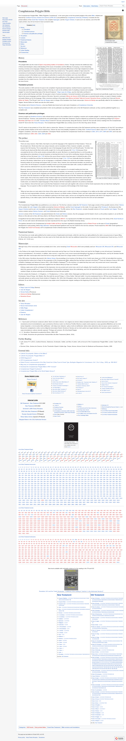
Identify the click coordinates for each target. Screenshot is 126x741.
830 (76, 498)
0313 (91, 531)
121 (33, 460)
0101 (121, 514)
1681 (65, 560)
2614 (20, 502)
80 (83, 456)
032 (111, 510)
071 (26, 514)
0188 (31, 523)
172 (70, 475)
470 (73, 494)
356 (26, 487)
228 (38, 479)
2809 (91, 502)
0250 (57, 527)
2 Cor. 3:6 (74, 150)
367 (60, 487)
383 (110, 487)
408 (85, 490)
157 (23, 475)
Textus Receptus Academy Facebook (31, 393)
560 (82, 558)
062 (101, 512)
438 (76, 492)
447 (104, 492)
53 (93, 454)
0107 (38, 516)
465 (57, 494)
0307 (69, 531)
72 (55, 456)
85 (100, 456)
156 (19, 475)
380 (101, 487)
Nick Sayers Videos (81, 378)
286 (117, 481)
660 (32, 498)
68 (41, 456)
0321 (20, 533)
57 (107, 454)
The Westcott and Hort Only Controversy (87, 408)
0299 (38, 531)
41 (51, 454)
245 (92, 479)
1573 (97, 131)
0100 (117, 514)
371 (73, 487)
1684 (76, 560)
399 (57, 490)
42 (55, 454)
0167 (54, 520)
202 (60, 477)
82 (90, 456)
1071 (98, 498)
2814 (110, 502)
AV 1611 (79, 393)
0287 (95, 529)
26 (102, 452)
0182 (110, 520)
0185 (20, 523)
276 (85, 481)
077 (45, 514)
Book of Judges (95, 621)
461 (45, 494)
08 (36, 510)
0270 (31, 529)
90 (118, 456)
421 (23, 492)
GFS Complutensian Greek (28, 360)
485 (120, 494)
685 (45, 498)
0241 (23, 527)
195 (38, 477)
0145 (72, 518)
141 (76, 473)
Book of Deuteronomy (97, 614)
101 (53, 458)
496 (51, 496)
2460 (99, 500)
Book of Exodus (95, 603)
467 (63, 494)
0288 (99, 529)
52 (90, 454)
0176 (88, 520)
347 (101, 485)
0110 (50, 516)
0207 (103, 523)
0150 (91, 518)
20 (81, 452)
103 (61, 458)
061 (98, 512)
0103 (23, 516)
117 (119, 458)
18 (74, 452)
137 (99, 460)
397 (51, 490)
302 (63, 483)
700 (48, 498)
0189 (35, 523)
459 (38, 494)
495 (48, 496)
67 (37, 456)
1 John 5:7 (56, 405)
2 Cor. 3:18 (66, 158)
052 (70, 512)
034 (117, 510)
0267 (20, 529)
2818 (23, 504)
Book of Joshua (95, 617)
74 (62, 456)
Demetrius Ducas (95, 98)
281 (101, 481)
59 (114, 454)
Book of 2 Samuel (96, 630)
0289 (103, 529)
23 (91, 452)
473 (82, 494)
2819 (27, 504)
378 (95, 487)
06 (31, 510)
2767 (54, 502)
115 (111, 458)
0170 (65, 520)
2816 (118, 502)
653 (114, 496)
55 (100, 454)
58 (111, 454)
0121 (90, 516)
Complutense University (86, 105)
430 (51, 492)
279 (95, 481)
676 (41, 498)
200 (54, 477)
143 (82, 473)
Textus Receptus (39, 122)
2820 (31, 504)
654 (117, 496)
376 (88, 487)
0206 (99, 523)
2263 (69, 562)
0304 (57, 531)
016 (61, 510)
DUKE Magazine (25, 358)
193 (32, 477)
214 (98, 477)
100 (49, 458)
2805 (76, 502)
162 (38, 475)
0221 (54, 525)
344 (92, 485)
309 (85, 483)
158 (26, 475)
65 (30, 456)
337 (70, 485)
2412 (118, 562)
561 (85, 558)
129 (66, 460)
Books (55, 414)
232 (51, 479)
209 (82, 477)
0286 (91, 529)
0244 (35, 527)
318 (113, 483)
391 (32, 490)
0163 (38, 520)
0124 (102, 516)
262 (41, 481)
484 (117, 494)
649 (101, 558)
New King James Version (83, 409)
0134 (31, 518)
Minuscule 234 (109, 246)
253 (117, 479)
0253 (69, 527)
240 (76, 479)
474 (85, 494)
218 (110, 477)
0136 (38, 518)
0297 (31, 531)
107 (78, 458)
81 (86, 456)
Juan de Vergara (45, 100)
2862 (65, 504)
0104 (27, 516)
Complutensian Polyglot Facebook (30, 369)
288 (19, 483)
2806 (80, 502)
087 (76, 514)
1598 (35, 560)
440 (82, 492)
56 (104, 454)
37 (37, 454)
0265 (114, 527)
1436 (51, 17)
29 (112, 452)
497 (54, 496)
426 (38, 492)
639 (110, 496)
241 (79, 479)
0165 (46, 520)
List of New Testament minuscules (109, 412)
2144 (38, 562)
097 (107, 514)
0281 (72, 529)
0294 (20, 531)
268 (60, 481)
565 (95, 496)
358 (32, 487)
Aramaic (40, 211)
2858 (50, 504)
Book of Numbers (96, 610)
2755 (38, 502)
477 (95, 494)
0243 (31, 527)
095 (101, 514)
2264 (72, 562)
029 (101, 510)
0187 (27, 523)
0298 (35, 531)
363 (48, 487)
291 (29, 483)
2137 (114, 560)
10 (46, 452)
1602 (42, 560)
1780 (31, 500)
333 (57, 485)
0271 (35, 529)
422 (26, 492)
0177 (91, 520)
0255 (76, 527)
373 (79, 487)
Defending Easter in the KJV (83, 391)
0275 (50, 529)
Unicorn (79, 406)
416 (110, 490)
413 (101, 490)
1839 (95, 560)
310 (88, 483)
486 (19, 496)
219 (113, 477)
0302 (50, 531)
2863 (69, 504)
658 (26, 498)
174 (76, 475)
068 (120, 512)
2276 (88, 562)
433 (60, 492)
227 (35, 479)
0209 (110, 523)
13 (56, 452)
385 (117, 487)
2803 (69, 502)
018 (67, 510)
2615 (23, 502)
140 (112, 460)
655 (120, 496)
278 (92, 481)
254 (120, 479)
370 (70, 487)
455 (26, 494)
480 (104, 494)
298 (51, 483)
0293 (118, 529)
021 (76, 510)
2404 (103, 562)
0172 (72, 520)
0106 (35, 516)
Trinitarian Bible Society (82, 383)
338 (73, 485)
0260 (95, 527)
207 (76, 477)
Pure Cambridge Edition (83, 415)
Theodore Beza (44, 120)
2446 (95, 500)
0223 (61, 525)
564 (95, 558)
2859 (54, 504)
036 (19, 512)
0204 (91, 523)
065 (110, 512)
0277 (57, 529)
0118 (79, 516)
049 (60, 512)
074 (35, 514)
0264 (110, 527)
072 (29, 514)
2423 (76, 500)
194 (35, 477)
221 (120, 477)
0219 (46, 525)
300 (57, 483)
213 (95, 477)
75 (65, 456)
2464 (103, 500)
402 (67, 490)
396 (48, 490)
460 (41, 494)
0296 (27, 531)
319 (117, 483)
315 (104, 483)
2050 (42, 500)
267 (57, 481)
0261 (99, 527)
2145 (42, 562)
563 (92, 558)
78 (76, 456)
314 (101, 483)
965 (107, 558)
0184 (118, 520)
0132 (27, 518)
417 (113, 490)
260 (35, 481)
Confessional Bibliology (106, 377)
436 (70, 492)
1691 (88, 560)
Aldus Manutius (44, 225)
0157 (118, 518)
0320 (118, 531)
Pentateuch (105, 207)
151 (107, 473)
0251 (61, 527)
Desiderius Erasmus (36, 116)
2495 (110, 500)
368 (63, 487)
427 (41, 492)
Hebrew (121, 205)
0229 (84, 525)
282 (104, 481)
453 (19, 494)
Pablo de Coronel (85, 98)
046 (51, 512)
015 (57, 510)
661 (35, 498)
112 (98, 458)
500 (63, 496)
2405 (106, 562)
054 (76, 512)
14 (60, 452)
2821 (35, 504)
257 (26, 481)
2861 (61, 504)
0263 (107, 527)
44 (62, 454)
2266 (80, 562)
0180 (103, 520)
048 (57, 512)
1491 (20, 560)
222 (19, 479)
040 (32, 512)
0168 (57, 520)
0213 (23, 525)
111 (94, 458)
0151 (95, 518)
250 (107, 479)
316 (107, 483)
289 (23, 483)
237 (67, 479)
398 (54, 490)
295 (41, 483)
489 (29, 496)
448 (107, 492)
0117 (76, 516)
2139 (20, 562)
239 (73, 479)
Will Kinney (104, 408)
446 (101, 492)
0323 (27, 533)
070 (23, 514)
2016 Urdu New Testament (29, 411)
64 (27, 456)
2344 (72, 500)
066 (114, 512)
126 (54, 460)
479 (101, 494)
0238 (114, 525)
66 (34, 456)
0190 (38, 523)
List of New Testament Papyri (26, 449)
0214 (27, 525)
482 (110, 494)
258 (29, 481)
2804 (72, 502)
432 (57, 492)
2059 (50, 500)
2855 (38, 504)
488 (26, 496)
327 (38, 485)
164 (45, 475)
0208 (107, 523)
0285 (88, 529)
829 (73, 498)
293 (35, 483)
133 (83, 460)
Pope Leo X (31, 120)
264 (48, 481)
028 (98, 510)
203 (63, 477)
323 (26, 485)
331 (51, 485)
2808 (88, 502)
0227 (76, 525)
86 (104, 456)
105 (69, 458)
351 (114, 485)
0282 (76, 529)
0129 (121, 516)
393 (38, 490)
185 (110, 475)
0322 (23, 533)
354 (19, 487)
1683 (72, 560)
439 (79, 492)
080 (54, 514)
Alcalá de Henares (35, 105)
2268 (69, 500)
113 (102, 458)
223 (23, 479)
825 (60, 498)
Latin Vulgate (33, 207)
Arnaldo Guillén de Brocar (53, 223)
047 (54, 512)
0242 (27, 527)
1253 (113, 498)
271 (70, 481)
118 (20, 460)
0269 (27, 529)
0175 (84, 520)
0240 (20, 527)
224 (26, 479)
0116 (72, 516)
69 (44, 456)
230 (45, 479)
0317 (106, 531)
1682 (69, 560)
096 (104, 514)
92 (20, 458)
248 (101, 479)
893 (92, 498)
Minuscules (74, 246)
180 (95, 475)
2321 (95, 562)
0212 (20, 525)
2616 (27, 502)
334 (60, 485)
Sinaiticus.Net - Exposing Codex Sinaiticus (86, 382)
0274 (46, 529)
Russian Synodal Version (29, 414)
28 (109, 452)
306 (76, 483)
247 (98, 479)
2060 (54, 500)
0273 (42, 529)
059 (92, 512)
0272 (38, 529)
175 (79, 475)
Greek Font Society (34, 227)
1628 (43, 133)
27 (105, 452)
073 (32, 514)
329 (45, 485)
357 (29, 487)
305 (73, 483)
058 (88, 512)
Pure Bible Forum (105, 390)
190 (23, 477)
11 (49, 452)
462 (48, 494)
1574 (100, 131)
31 (119, 452)
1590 (110, 131)
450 (114, 492)
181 (98, 475)
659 (29, 498)
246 (95, 479)
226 (32, 479)
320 (120, 483)
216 (104, 477)
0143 (65, 518)
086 (73, 514)
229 (41, 479)
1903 (106, 225)
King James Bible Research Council (109, 379)
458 (35, 494)
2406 (110, 562)
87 (64, 218)
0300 (42, 531)
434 (63, 492)
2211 (57, 562)
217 (107, 477)
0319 (114, 531)
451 (117, 492)
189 (19, 477)
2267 (84, 562)
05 (29, 510)
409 (88, 490)
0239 (118, 525)
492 (38, 496)
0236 (107, 525)
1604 (46, 560)
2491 (107, 500)
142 (79, 473)
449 (110, 492)
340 (79, 485)
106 (73, 458)
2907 (80, 504)
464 (54, 494)
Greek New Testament (38, 19)
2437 (84, 500)
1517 (54, 17)
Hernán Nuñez (25, 292)
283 (107, 481)
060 (95, 512)
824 (57, 498)
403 (70, 490)
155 (120, 473)
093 (95, 514)
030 (105, 510)
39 (44, 454)
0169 (61, 520)
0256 (80, 527)
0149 (88, 518)
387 (19, 490)
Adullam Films (104, 384)
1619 (35, 133)
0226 (72, 525)
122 (37, 460)
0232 (95, 525)
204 (67, 477)
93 (23, 458)
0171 (69, 520)
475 (88, 494)
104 (65, 458)
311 (92, 483)
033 (114, 510)
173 (73, 475)
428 (45, 492)
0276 (54, 529)
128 (62, 460)
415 (107, 490)
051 (67, 512)
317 (110, 483)
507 (85, 496)
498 (57, 496)
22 (88, 452)
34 (27, 454)
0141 (57, 518)
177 (85, 475)
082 (60, 514)
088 (79, 514)
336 (67, 485)
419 (120, 490)
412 (98, 490)
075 (38, 514)
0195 (57, 523)
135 (91, 460)
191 (26, 477)
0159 (23, 520)
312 (95, 483)
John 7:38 (41, 156)
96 (34, 458)
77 (72, 456)
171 (67, 475)
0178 (95, 520)
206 (73, 477)
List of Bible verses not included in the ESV (87, 413)
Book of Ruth (95, 624)
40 (48, 454)
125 (50, 460)
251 (110, 479)
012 (48, 510)
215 (101, 477)
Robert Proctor (92, 223)
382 (107, 487)
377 (92, 487)
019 (70, 510)
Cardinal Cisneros (91, 129)
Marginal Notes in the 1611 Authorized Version (32, 419)
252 (114, 479)
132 (79, 460)
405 (76, 490)
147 (95, 473)
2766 (50, 502)
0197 (65, 523)
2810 (95, 502)
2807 (84, 502)
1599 (38, 560)
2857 (46, 504)
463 (51, 494)
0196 (61, 523)
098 (110, 514)
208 (79, 477)
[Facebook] (31, 390)
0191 (42, 523)
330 (48, 485)
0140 (54, 518)
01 (19, 510)
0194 (54, 523)
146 (92, 473)
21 (84, 452)
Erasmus (23, 312)
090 (85, 514)
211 (88, 477)
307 (79, 483)
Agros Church (57, 416)
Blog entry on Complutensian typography (32, 364)
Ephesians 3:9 (105, 405)
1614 (50, 560)
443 (92, 492)
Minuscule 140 (100, 246)
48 (76, 454)
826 (63, 498)
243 (85, 479)
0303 (54, 531)
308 (82, 483)
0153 (103, 518)
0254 (72, 527)
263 (45, 481)
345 (95, 485)
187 (117, 475)
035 (120, 510)
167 (54, 475)
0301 (46, 531)
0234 (99, 525)
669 (38, 498)
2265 (76, 562)
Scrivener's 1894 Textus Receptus (33, 408)
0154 (107, 518)
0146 (76, 518)
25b (76, 539)
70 (48, 456)
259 (32, 481)
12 (53, 452)
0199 (72, 523)
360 (38, 487)
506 (82, 496)
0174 (80, 520)
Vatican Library (51, 258)
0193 (50, 523)
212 (92, 477)
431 (54, 492)
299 (54, 483)
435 (67, 492)
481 (107, 494)
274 (79, 481)
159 (29, 475)
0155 (110, 518)
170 (63, 475)
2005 (110, 560)
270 (67, 481)
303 (67, 483)
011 (45, 510)
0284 (84, 529)
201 (57, 477)
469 (70, 494)
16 (67, 452)
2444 (88, 500)
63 (23, 456)
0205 (95, 523)
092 (92, 514)
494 (45, 496)
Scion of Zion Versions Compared (108, 383)
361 (41, 487)
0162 (35, 520)
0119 (83, 516)
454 (23, 494)
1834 (38, 500)
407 (82, 490)
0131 (23, 518)
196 (41, 477)
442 (88, 492)
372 (76, 487)
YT (62, 393)
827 (67, 498)
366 (57, 487)
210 (85, 477)
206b (80, 550)
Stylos (78, 389)
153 (114, 473)
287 (120, 481)
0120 (87, 516)
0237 (110, 525)
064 (107, 512)
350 (110, 485)
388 (23, 490)
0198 (69, 523)
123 (41, 460)
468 (67, 494)
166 (51, 475)
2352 (99, 562)
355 (23, 487)
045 (48, 512)
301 (60, 483)
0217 (38, 525)
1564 (93, 131)
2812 (103, 502)
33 (23, 454)
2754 (35, 502)
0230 (88, 525)
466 (60, 494)
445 (98, 492)
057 (85, 512)
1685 (80, 560)
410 (92, 490)
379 (98, 487)
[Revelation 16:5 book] (71, 579)
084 (67, 514)
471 (76, 494)
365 (54, 487)
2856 (42, 504)
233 (54, 479)
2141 (27, 562)
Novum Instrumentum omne (29, 305)
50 (83, 454)
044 (45, 512)
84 (97, 456)
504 (76, 496)
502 (70, 496)
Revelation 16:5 (57, 403)
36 (34, 454)
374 (82, 487)
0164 (42, 520)
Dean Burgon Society (57, 383)
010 (42, 510)
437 (73, 492)
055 (79, 512)
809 (104, 558)
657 (23, 498)
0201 (80, 523)
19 (77, 452)
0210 (114, 523)
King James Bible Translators (59, 389)
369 (67, 487)
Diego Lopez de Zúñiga (64, 92)
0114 (64, 516)
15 (63, 452)
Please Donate (31, 379)
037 (23, 512)
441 (85, 492)
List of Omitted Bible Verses (84, 411)
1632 (49, 133)
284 (110, 481)
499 (60, 496)
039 (29, 512)
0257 (84, 527)
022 (79, 510)
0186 (23, 523)
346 (98, 485)
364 (51, 487)
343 (88, 485)
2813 (106, 502)
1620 (39, 133)
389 (26, 490)
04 (26, 510)
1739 (27, 500)
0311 (84, 531)
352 (117, 485)
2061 (57, 500)
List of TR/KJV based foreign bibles (110, 410)
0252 (65, 527)
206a (76, 550)
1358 (114, 558)
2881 (72, 504)
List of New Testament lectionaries (109, 414)
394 (41, 490)
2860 (57, 504)
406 (79, 490)
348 (104, 485)
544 (92, 496)
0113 (61, 516)
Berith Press (80, 376)
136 (95, 460)
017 (64, 510)
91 (121, 456)
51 (86, 454)
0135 (35, 518)
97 (37, 458)
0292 (114, 529)
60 (118, 454)
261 (38, 481)
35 (30, 454)
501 (67, 496)
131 (74, 460)
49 (79, 454)
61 (121, 454)
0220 (50, 525)
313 (98, 483)
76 (69, 456)
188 (120, 475)
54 (97, 454)
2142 (31, 562)
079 (51, 514)
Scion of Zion (104, 381)
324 (29, 485)
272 (73, 481)
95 (30, 458)
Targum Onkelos (70, 19)
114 (107, 458)
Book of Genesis (96, 598)
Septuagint (56, 19)
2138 (118, 560)
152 (110, 473)
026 (92, 510)
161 (35, 475)
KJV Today (54, 380)
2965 (84, 504)
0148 (84, 518)
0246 (42, 527)
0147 (80, 518)
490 (32, 496)
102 (57, 458)
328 (41, 485)
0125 (106, 516)
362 (45, 487)
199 (51, 477)
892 (88, 498)
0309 (76, 531)
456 (29, 494)
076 (41, 514)
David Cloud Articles (105, 392)
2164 (46, 562)
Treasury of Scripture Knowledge (59, 385)
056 (82, 512)
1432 (20, 500)
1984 (61, 218)
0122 (94, 516)
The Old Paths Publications (58, 376)
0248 (50, 527)
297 (48, 483)
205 (70, 477)
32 (20, 454)
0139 (50, 518)
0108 (42, 516)
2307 (91, 562)
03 (24, 510)
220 (117, 477)
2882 (76, 504)
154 (117, 473)
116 (115, 458)
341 (82, 485)
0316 (103, 531)
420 (19, 492)
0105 (31, 516)
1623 (57, 560)
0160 (27, 520)
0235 (103, 525)
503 (73, 496)
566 (98, 496)
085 (70, 514)
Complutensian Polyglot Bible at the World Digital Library (37, 371)
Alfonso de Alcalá (74, 98)
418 (117, 490)
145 (88, 473)
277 (88, 481)
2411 (114, 562)
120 (29, 460)
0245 (38, 527)
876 (82, 498)
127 (58, 460)
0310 (80, 531)
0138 (46, 518)
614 (107, 496)
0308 (72, 531)
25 (98, 452)
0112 (57, 516)
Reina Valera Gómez (27, 416)
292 (32, 483)
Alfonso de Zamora (71, 96)
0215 (31, 525)
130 (70, 460)
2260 (61, 562)
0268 (23, 529)
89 (114, 456)
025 (89, 510)
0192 (46, 523)
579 (101, 496)
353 (120, 485)
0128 (117, 516)
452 (120, 492)
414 (104, 490)
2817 (20, 504)
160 (32, 475)
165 (48, 475)
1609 (32, 133)
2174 (65, 500)
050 (63, 512)
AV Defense (79, 387)
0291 (110, 529)
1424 (120, 498)
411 (95, 490)
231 (48, 479)
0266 (118, 527)
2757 (46, 502)
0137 (42, 518)
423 (29, 492)
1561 (27, 560)
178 (88, 475)
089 (82, 514)
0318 (110, 531)
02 (21, 510)
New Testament (25, 108)
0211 (118, 523)
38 (41, 454)
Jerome (21, 214)
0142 (61, 518)
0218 (42, 525)
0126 (109, 516)
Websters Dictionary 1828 (83, 385)
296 (45, 483)
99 (44, 458)
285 (114, 481)
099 (114, 514)
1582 (23, 500)
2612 (114, 500)
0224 (65, 525)
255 (19, 481)
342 (85, 485)
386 (120, 487)
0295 (23, 531)
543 (88, 496)
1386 (118, 558)
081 (57, 514)
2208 (50, 562)
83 (93, 456)
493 (41, 496)
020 (73, 510)
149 (101, 473)
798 (51, 498)
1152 (105, 498)
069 (19, 514)
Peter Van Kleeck (56, 393)
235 (60, 479)
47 (72, 454)
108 (82, 458)
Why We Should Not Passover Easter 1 (111, 407)
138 (104, 460)
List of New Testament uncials (26, 507)
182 (101, 475)
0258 (88, 527)
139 (108, 460)
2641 (31, 502)
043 (41, 512)
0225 (69, 525)
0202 (84, 523)
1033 (110, 558)
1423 (117, 498)
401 (63, 490)
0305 (61, 531)
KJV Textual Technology (106, 386)
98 (41, 458)
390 (29, 490)
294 (38, 483)
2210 (54, 562)
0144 (69, 518)
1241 (109, 498)
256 (23, 481)
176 (82, 475)
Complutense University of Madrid (77, 17)
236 (63, 479)
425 (35, 492)
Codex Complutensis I (27, 310)
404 (73, 490)
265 (51, 481)
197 (45, 477)
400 (60, 490)
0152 (99, 518)
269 (63, 481)
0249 (54, 527)
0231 (91, 525)
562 (88, 558)
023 (83, 510)
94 (27, 458)
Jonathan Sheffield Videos (107, 388)
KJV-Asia (79, 380)
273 (76, 481)
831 (79, 498)
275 (82, 481)
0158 (20, 520)
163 (41, 475)
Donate (29, 387)
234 (57, 479)
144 (85, 473)
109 (86, 458)
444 (95, 492)
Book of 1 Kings (95, 633)
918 (95, 498)
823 (54, 498)
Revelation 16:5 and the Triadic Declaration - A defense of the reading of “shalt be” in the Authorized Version (70, 591)
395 (45, 490)
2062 (61, 500)
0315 (99, 531)
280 (98, 481)
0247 (46, 527)
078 (48, 514)
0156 (114, 518)
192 (29, 477)
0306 (65, 531)
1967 (107, 560)
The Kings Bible (55, 387)
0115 (68, 516)
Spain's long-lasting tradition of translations (51, 64)
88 (111, 456)
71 (51, 456)
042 (38, 512)
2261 (65, 562)
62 (20, 456)
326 (35, 485)
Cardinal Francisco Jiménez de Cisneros (37, 17)
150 (104, 473)
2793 (61, 502)
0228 (80, 525)
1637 (61, 560)
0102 (20, 516)
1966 (103, 560)
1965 (99, 560)
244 (88, 479)
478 (98, 494)
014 (54, 510)
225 (29, 479)
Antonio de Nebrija (89, 100)
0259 (91, 527)
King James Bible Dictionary (58, 391)
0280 (69, 529)
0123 (98, 516)
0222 (57, 525)
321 (19, 485)
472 (79, 494)
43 (58, 454)
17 (70, 452)
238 (70, 479)
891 (85, 498)
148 (98, 473)
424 (32, 492)
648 (98, 558)
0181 (107, 520)
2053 (46, 500)
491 (35, 496)
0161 (31, 520)
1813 (35, 500)
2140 (23, 562)
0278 (61, 529)
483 (114, 494)
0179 (99, 520)
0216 (35, 525)
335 (63, 485)
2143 (35, 562)
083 (63, 514)
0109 (46, 516)
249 (104, 479)
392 (35, 490)
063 (104, 512)
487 (23, 496)
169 (60, 475)
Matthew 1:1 (80, 404)
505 (79, 496)
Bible (93, 15)
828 (70, 498)
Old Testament (83, 205)
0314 (95, 531)
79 (79, 456)
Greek (72, 207)
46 (69, 454)
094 (98, 514)
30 (116, 452)
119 (25, 460)
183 (104, 475)
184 (107, 475)
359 (35, 487)
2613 (118, 500)
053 (73, 512)
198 (48, 477)
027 (95, 510)
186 (114, 475)
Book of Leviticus (96, 606)
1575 (31, 560)
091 (88, 514)
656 (19, 498)
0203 (88, 523)
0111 (53, 516)
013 (51, 510)
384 (114, 487)
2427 (80, 500)
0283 (80, 529)
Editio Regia (24, 308)
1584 (104, 131)
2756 (42, 502)
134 (87, 460)
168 (57, 475)
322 (23, 485)
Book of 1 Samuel (96, 626)
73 (58, 456)
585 (104, 496)
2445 (91, 500)
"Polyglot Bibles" (32, 355)
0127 (113, 516)
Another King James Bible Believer (60, 382)
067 (117, 512)
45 (65, 454)
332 (54, 485)
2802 (65, 502)
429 (48, 492)
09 (39, 510)
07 (34, 510)
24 (95, 452)
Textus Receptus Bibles (57, 378)
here (68, 446)
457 (32, 494)
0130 (20, 518)
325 (32, 485)
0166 (50, 520)
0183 (114, 520)
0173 (76, 520)
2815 (114, 502)
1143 (102, 498)
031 (108, 510)
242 (82, 479)
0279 (65, 529)
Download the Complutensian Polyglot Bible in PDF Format (38, 366)
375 (85, 487)
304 (70, 483)
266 (54, 481)
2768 (57, 502)
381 (104, 487)
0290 (107, 529)
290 (26, 483)
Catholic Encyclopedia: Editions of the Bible (33, 353)
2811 (99, 502)
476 (92, 494)
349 (107, 485)
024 (86, 510)
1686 (84, 560)
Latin (37, 209)
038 (26, 512)
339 (76, 485)
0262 (103, 527)
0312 (88, 531)
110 (90, 458)
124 (45, 460)
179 (92, 475)
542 (79, 558)
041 (35, 512)
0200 (76, 523)
